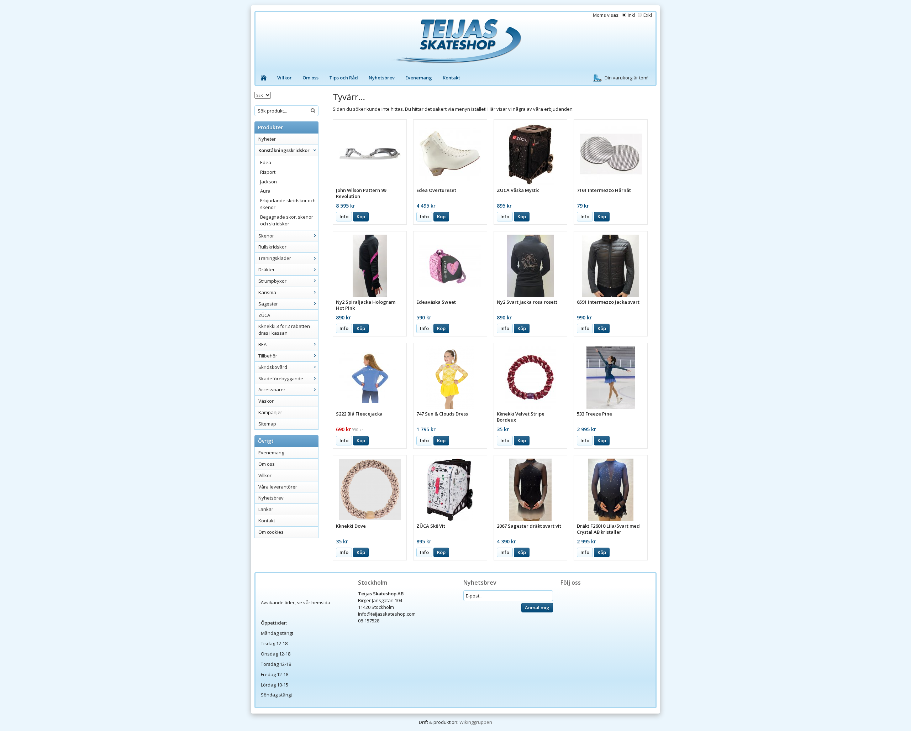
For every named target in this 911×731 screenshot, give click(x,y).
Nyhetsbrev (382, 77)
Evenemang (418, 77)
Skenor (266, 236)
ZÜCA (264, 315)
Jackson (268, 181)
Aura (265, 191)
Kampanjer (270, 412)
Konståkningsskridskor (284, 150)
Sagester (268, 304)
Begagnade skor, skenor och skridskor (286, 220)
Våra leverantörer (277, 487)
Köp (361, 216)
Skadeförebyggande (280, 378)
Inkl (631, 15)
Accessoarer (271, 389)
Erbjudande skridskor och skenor (288, 203)
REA (262, 344)
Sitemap (267, 424)
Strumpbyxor (272, 281)
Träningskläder (274, 258)
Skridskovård (272, 367)
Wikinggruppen (475, 722)
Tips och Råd (343, 77)
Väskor (266, 401)
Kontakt (451, 77)
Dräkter (266, 269)
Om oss (310, 77)
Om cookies (271, 532)
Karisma (267, 292)
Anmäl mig (537, 607)
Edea (265, 162)
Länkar (265, 509)
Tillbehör (267, 356)
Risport (267, 172)
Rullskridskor (272, 247)
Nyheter (267, 139)
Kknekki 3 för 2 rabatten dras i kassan (284, 329)
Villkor (284, 77)
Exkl (647, 15)
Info (343, 216)
